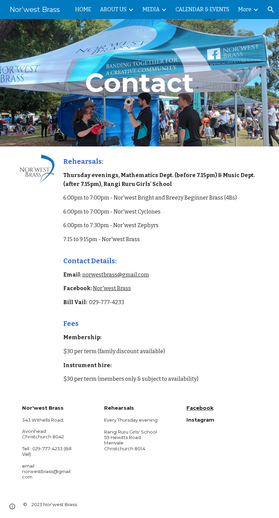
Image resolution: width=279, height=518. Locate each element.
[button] (271, 9)
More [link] (244, 9)
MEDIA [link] (151, 9)
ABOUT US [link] (113, 9)
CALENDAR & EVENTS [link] (202, 9)
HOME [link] (83, 9)
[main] (140, 83)
